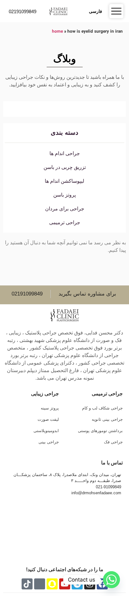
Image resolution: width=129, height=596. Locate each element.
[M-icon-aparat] (39, 583)
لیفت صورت (48, 419)
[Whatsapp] (111, 579)
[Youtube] (64, 583)
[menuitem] (96, 11)
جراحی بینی (49, 442)
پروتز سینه (50, 408)
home (57, 32)
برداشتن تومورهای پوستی (100, 430)
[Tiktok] (27, 583)
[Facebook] (102, 583)
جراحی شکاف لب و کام (102, 408)
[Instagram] (89, 583)
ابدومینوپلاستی (46, 430)
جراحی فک (113, 442)
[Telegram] (77, 583)
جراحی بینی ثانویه (107, 419)
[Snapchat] (52, 583)
